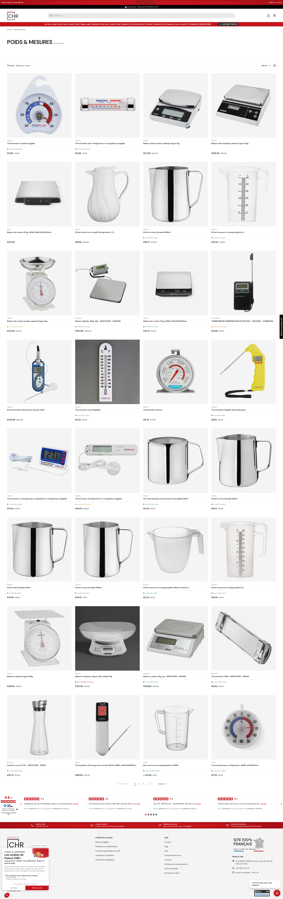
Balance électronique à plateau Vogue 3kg (161, 143)
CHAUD (71, 24)
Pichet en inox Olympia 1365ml (88, 587)
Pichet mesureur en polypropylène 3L (227, 232)
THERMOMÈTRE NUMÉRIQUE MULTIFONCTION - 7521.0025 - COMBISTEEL (242, 321)
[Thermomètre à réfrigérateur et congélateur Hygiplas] (107, 460)
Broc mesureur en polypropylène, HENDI (160, 765)
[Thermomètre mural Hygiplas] (107, 372)
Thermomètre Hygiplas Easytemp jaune (228, 410)
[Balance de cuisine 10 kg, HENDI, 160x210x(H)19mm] (175, 283)
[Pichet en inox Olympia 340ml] (243, 460)
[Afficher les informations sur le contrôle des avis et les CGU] (17, 809)
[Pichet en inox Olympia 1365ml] (107, 549)
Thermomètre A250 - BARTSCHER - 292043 (230, 676)
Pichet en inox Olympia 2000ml (156, 232)
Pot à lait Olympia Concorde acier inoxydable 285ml (165, 499)
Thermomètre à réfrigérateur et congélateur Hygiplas (98, 499)
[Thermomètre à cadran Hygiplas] (39, 105)
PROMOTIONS (205, 24)
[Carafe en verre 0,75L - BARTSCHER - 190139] (39, 727)
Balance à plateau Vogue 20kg (20, 676)
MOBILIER (125, 24)
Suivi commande (171, 868)
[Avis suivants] (281, 803)
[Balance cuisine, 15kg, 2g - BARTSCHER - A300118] (175, 638)
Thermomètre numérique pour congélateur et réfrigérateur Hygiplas (37, 499)
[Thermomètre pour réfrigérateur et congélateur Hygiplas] (107, 105)
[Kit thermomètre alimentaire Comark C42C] (39, 372)
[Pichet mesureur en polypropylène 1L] (243, 549)
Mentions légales (102, 842)
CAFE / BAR (63, 24)
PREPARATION (158, 24)
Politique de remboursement (176, 864)
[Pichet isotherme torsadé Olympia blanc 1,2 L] (107, 194)
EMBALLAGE (85, 24)
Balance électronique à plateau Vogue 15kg (230, 143)
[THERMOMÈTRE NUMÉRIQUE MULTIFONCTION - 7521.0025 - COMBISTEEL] (243, 283)
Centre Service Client (145, 2)
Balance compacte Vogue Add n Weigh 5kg (93, 676)
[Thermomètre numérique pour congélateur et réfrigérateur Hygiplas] (39, 460)
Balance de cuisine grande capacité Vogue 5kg (27, 321)
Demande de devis (172, 873)
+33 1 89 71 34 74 (242, 868)
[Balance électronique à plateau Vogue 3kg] (175, 105)
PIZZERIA (148, 24)
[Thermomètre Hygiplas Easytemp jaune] (243, 372)
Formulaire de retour (172, 855)
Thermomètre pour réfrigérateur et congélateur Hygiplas (100, 143)
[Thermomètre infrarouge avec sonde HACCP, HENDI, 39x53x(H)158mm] (107, 727)
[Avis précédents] (20, 803)
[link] (121, 784)
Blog (166, 846)
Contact (167, 842)
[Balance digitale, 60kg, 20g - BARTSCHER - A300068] (107, 283)
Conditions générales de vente (107, 851)
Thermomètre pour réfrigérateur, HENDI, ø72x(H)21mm (234, 765)
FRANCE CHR (16, 891)
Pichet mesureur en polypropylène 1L (227, 587)
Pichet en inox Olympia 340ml (224, 499)
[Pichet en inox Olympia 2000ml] (175, 194)
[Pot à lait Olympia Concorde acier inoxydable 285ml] (175, 460)
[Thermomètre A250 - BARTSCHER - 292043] (243, 638)
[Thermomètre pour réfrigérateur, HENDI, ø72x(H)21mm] (243, 727)
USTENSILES (169, 24)
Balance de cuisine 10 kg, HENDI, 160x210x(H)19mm (165, 321)
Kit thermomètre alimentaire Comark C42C (26, 410)
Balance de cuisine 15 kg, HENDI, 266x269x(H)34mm (29, 232)
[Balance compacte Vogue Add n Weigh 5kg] (107, 638)
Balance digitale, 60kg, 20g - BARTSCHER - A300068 (98, 321)
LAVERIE (112, 24)
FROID (77, 24)
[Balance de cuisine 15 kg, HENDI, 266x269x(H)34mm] (39, 194)
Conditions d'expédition (105, 860)
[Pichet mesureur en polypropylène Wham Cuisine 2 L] (175, 549)
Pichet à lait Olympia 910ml (18, 587)
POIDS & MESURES (19, 29)
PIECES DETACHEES (137, 24)
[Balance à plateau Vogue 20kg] (39, 638)
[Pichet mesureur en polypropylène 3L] (243, 194)
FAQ (166, 851)
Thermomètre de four (152, 410)
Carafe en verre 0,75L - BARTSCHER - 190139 (26, 765)
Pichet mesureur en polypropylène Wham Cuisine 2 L (166, 587)
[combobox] (141, 15)
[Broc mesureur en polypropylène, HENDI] (175, 727)
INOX (118, 24)
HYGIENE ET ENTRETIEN (99, 24)
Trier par (10, 65)
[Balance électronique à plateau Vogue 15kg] (243, 105)
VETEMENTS (193, 24)
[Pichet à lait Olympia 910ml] (39, 549)
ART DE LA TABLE (51, 24)
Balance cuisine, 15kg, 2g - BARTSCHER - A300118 (164, 676)
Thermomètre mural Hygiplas (88, 410)
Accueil (9, 29)
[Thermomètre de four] (175, 372)
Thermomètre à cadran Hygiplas (21, 143)
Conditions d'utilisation (104, 855)
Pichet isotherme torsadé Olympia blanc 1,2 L (94, 232)
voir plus (75, 804)
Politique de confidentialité (106, 846)
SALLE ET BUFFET (181, 24)
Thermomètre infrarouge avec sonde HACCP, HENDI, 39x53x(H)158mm (105, 765)
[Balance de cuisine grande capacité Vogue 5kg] (39, 283)
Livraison (168, 860)
